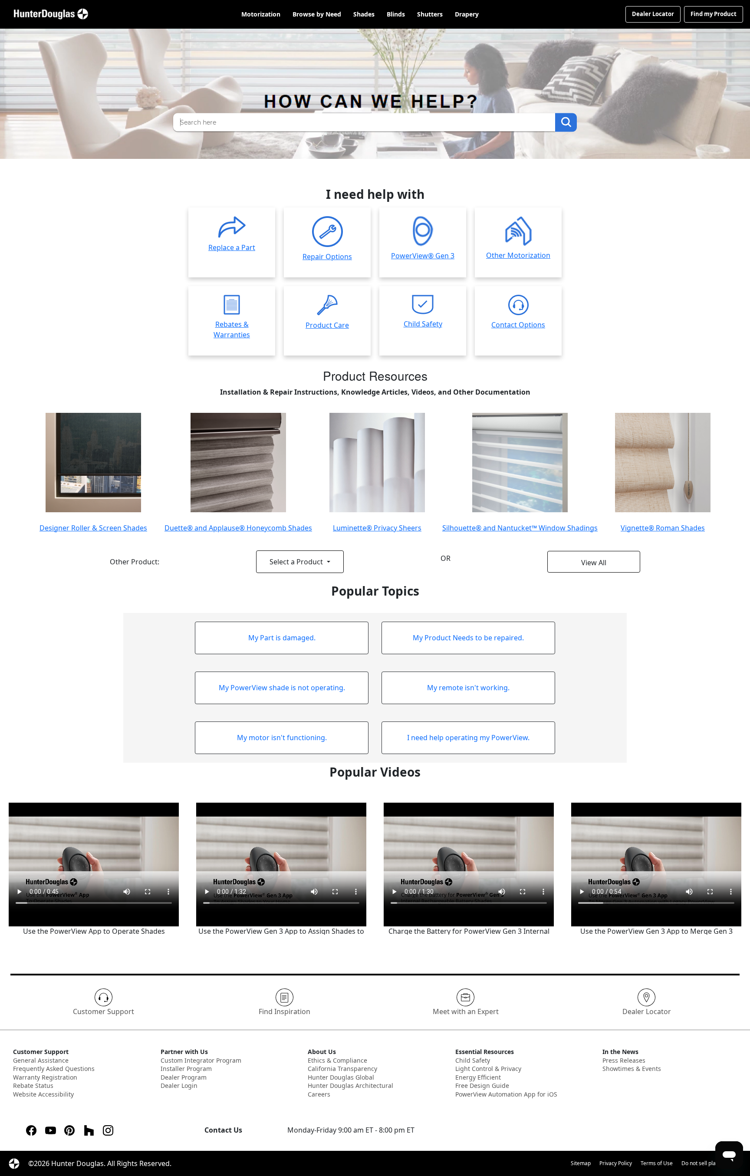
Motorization (260, 14)
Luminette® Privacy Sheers (377, 528)
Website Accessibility (43, 1094)
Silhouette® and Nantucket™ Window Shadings (520, 528)
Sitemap (581, 1163)
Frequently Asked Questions (54, 1068)
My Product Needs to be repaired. (468, 637)
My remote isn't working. (468, 687)
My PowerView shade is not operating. (282, 687)
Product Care (327, 325)
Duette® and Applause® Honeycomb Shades (238, 528)
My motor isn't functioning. (282, 737)
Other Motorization (518, 255)
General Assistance (41, 1060)
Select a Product (297, 562)
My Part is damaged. (282, 637)
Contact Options (518, 324)
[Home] (51, 14)
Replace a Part (231, 247)
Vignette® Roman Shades (663, 528)
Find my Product (714, 14)
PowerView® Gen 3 (422, 255)
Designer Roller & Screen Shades (93, 528)
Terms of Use (657, 1163)
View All (593, 562)
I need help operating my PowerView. (468, 737)
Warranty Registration (45, 1077)
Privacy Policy (615, 1163)
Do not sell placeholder (709, 1163)
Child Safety (423, 324)
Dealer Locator (653, 14)
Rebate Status (33, 1085)
